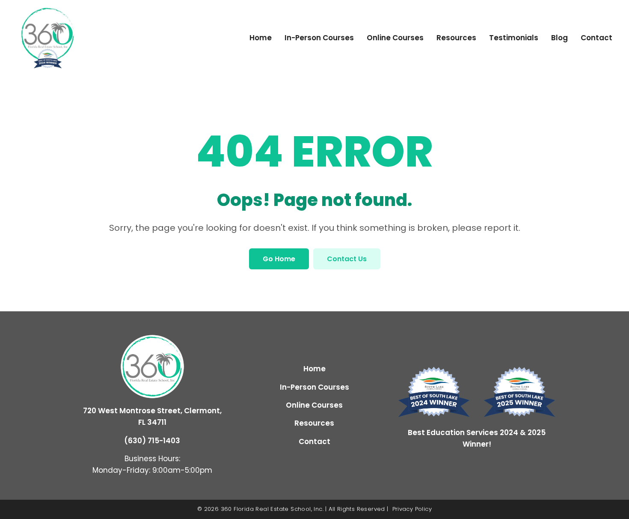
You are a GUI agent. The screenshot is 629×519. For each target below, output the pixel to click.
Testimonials (513, 38)
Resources (456, 38)
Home (260, 38)
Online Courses (395, 38)
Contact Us (347, 259)
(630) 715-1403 (152, 440)
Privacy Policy (412, 509)
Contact (596, 38)
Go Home (279, 259)
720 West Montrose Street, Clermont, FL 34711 (152, 416)
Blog (559, 38)
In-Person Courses (319, 38)
